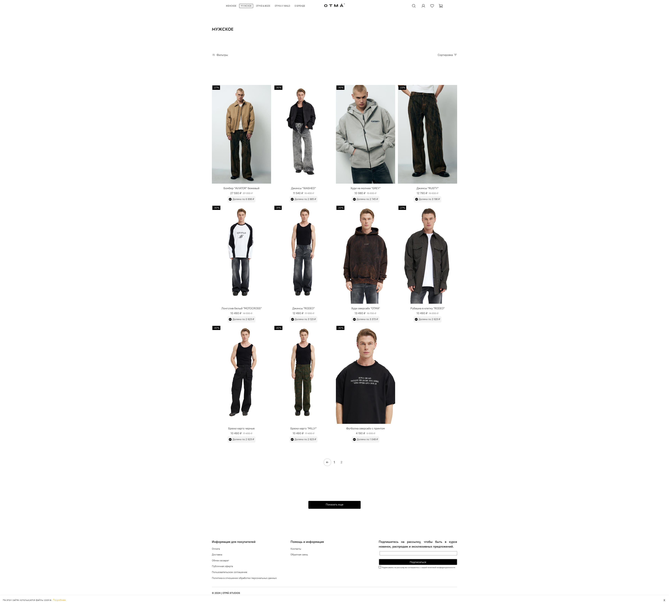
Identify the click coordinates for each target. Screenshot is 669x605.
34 (307, 183)
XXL (380, 424)
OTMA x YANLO (282, 5)
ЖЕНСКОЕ (231, 5)
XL (375, 183)
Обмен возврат (220, 560)
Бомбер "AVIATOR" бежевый (241, 188)
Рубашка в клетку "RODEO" (427, 308)
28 (315, 183)
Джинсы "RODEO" (303, 308)
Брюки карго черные (241, 428)
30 (289, 183)
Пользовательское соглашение (229, 572)
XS (229, 183)
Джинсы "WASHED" (303, 188)
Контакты (296, 548)
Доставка (217, 554)
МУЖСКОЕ (246, 5)
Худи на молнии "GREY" (365, 188)
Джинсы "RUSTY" (428, 188)
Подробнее (59, 600)
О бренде (300, 5)
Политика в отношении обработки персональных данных (244, 578)
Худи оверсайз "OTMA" (365, 308)
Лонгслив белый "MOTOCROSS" (241, 308)
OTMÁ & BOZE (263, 5)
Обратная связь (299, 554)
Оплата (216, 548)
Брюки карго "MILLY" (303, 428)
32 (298, 183)
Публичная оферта (222, 566)
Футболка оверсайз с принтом (365, 428)
